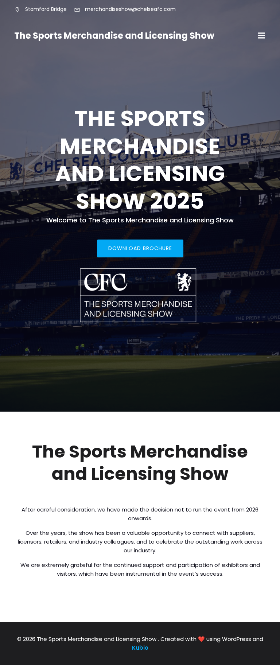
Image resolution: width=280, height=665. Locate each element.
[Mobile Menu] (261, 35)
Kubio (140, 648)
